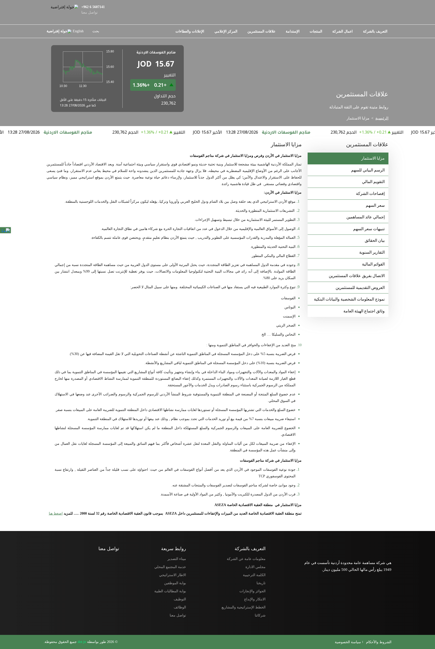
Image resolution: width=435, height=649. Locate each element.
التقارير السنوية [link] (372, 252)
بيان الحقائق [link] (375, 240)
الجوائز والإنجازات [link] (252, 591)
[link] (5, 230)
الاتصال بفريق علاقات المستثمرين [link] (357, 276)
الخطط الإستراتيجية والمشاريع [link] (244, 607)
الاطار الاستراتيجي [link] (172, 575)
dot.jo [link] (81, 642)
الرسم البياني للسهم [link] (368, 170)
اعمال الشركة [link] (342, 31)
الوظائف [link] (180, 607)
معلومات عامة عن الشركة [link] (246, 559)
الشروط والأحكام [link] (378, 642)
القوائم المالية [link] (373, 264)
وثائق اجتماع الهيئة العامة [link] (364, 311)
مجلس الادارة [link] (255, 567)
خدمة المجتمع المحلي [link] (170, 567)
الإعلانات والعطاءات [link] (189, 31)
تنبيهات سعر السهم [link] (369, 229)
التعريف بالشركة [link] (375, 31)
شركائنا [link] (260, 615)
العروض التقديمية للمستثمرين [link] (360, 287)
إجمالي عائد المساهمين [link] (365, 217)
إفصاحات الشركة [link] (370, 193)
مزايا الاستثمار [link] (373, 158)
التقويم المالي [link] (373, 182)
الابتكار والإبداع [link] (255, 599)
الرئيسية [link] (381, 118)
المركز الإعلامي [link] (225, 31)
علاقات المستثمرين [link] (261, 31)
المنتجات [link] (316, 31)
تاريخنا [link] (261, 583)
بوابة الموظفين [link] (175, 583)
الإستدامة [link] (293, 31)
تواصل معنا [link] (178, 615)
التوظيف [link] (180, 599)
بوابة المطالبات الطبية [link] (170, 591)
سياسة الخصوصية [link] (348, 642)
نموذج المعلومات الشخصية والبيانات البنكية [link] (349, 299)
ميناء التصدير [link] (176, 559)
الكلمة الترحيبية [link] (254, 575)
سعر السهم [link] (375, 205)
